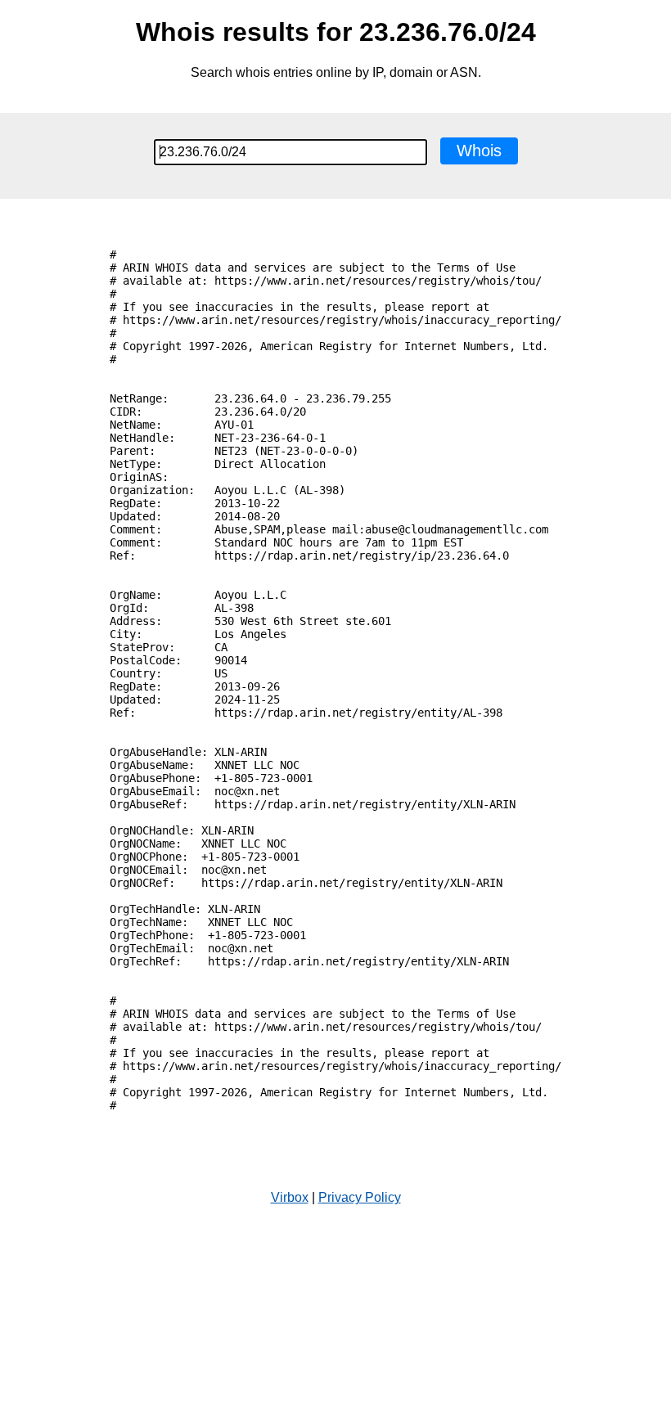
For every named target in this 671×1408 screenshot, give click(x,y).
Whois (479, 151)
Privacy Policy (359, 1197)
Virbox (289, 1197)
